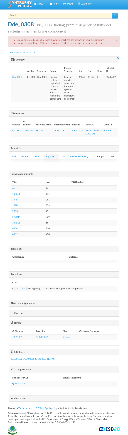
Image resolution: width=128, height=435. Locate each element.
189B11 (16, 223)
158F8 (15, 206)
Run (67, 337)
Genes (40, 4)
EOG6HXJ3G (110, 131)
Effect (38, 157)
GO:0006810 (44, 359)
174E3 (15, 200)
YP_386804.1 (42, 337)
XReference (17, 113)
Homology (16, 249)
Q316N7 (16, 131)
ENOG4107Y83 (93, 131)
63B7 (14, 234)
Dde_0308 (17, 77)
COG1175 (20, 289)
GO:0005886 (30, 359)
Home (55, 4)
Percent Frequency (79, 157)
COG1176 (90, 134)
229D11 (16, 217)
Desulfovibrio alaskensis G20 (22, 53)
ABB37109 (59, 131)
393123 (39, 131)
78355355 (28, 131)
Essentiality (85, 4)
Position (25, 157)
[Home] (20, 4)
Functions (16, 274)
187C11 (16, 194)
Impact (49, 157)
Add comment (19, 398)
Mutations (68, 4)
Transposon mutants (22, 174)
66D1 (15, 188)
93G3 (15, 211)
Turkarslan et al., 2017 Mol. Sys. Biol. (36, 408)
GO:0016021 (17, 359)
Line (14, 157)
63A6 (14, 229)
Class (63, 157)
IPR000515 (77, 131)
